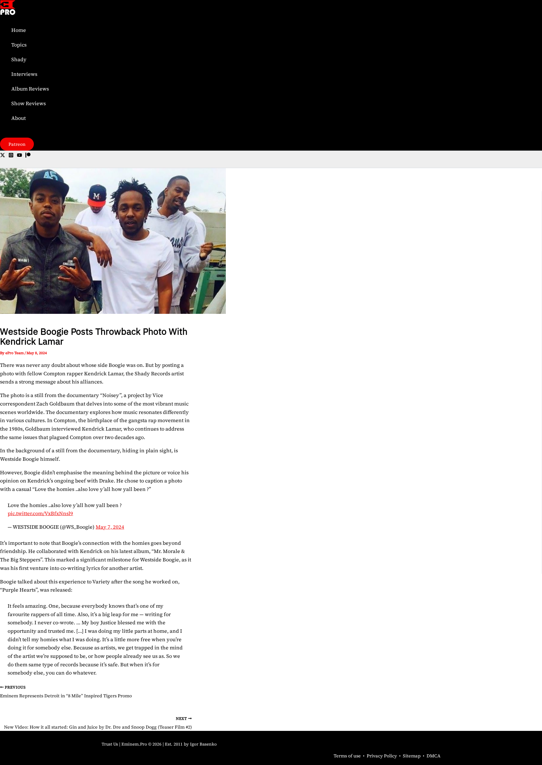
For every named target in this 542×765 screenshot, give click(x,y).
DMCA (433, 756)
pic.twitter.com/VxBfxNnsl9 (40, 513)
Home (18, 30)
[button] (17, 144)
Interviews (24, 74)
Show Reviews (28, 103)
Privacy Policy (382, 756)
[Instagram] (11, 155)
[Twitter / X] (2, 155)
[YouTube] (19, 155)
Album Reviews (30, 88)
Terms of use (347, 756)
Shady (19, 59)
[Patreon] (27, 155)
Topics (19, 44)
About (18, 118)
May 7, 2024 (110, 526)
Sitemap (412, 756)
